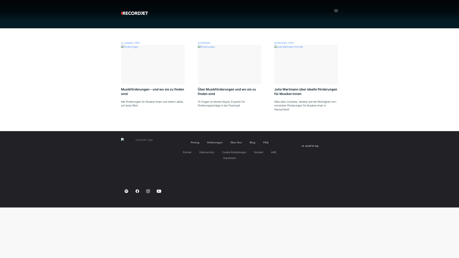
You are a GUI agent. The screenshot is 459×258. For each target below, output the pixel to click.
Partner (187, 152)
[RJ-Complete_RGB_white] (134, 10)
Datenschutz (206, 152)
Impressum (229, 157)
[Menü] (336, 10)
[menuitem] (330, 10)
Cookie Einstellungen (234, 152)
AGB (273, 152)
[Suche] (330, 10)
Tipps (137, 43)
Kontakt (258, 152)
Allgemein (127, 43)
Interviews (204, 43)
